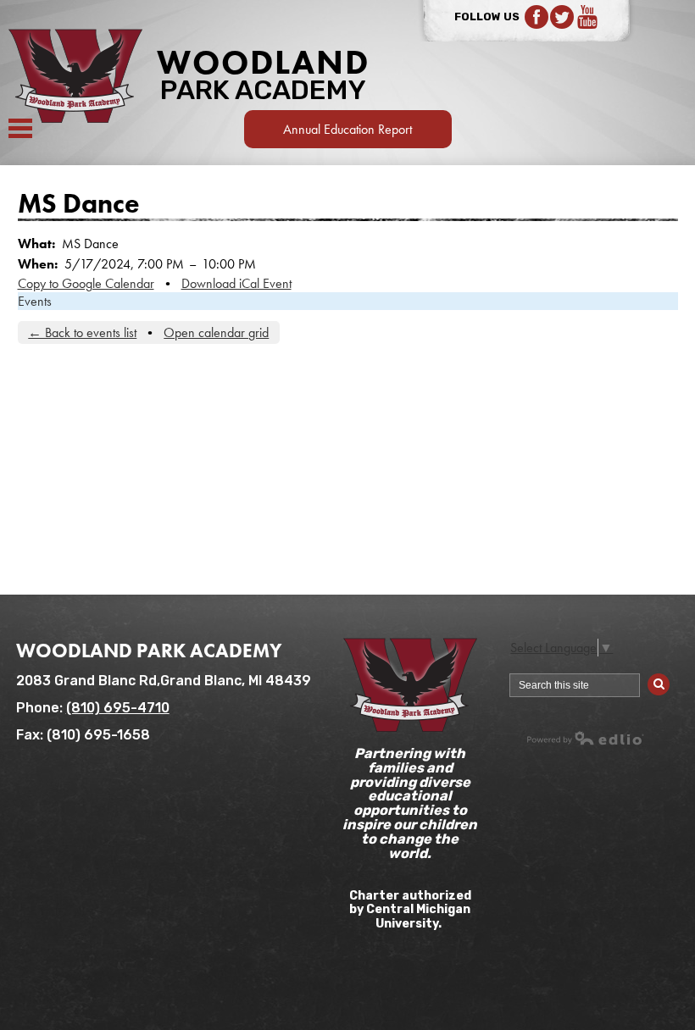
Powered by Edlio (585, 737)
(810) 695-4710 (118, 708)
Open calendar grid (216, 332)
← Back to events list (82, 332)
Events (35, 301)
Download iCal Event (236, 283)
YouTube (587, 16)
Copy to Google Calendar (86, 283)
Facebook (536, 16)
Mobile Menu (20, 128)
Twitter (562, 16)
